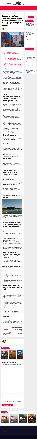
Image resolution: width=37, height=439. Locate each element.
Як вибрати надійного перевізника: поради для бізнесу (30, 71)
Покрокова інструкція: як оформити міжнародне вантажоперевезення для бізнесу (7, 332)
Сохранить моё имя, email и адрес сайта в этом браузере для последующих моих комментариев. (12, 402)
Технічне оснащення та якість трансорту (11, 60)
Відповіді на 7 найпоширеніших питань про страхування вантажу (30, 62)
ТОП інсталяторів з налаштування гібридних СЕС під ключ (30, 33)
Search (31, 16)
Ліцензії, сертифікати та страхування (10, 57)
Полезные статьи (4, 351)
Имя (2, 386)
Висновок (5, 69)
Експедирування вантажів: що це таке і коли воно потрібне (30, 67)
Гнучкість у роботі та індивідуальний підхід (11, 58)
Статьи (3, 416)
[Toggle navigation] (35, 8)
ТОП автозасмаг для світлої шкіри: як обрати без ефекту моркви (30, 24)
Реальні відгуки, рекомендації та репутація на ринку (13, 59)
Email (3, 391)
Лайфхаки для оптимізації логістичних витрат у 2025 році (30, 58)
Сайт (2, 395)
